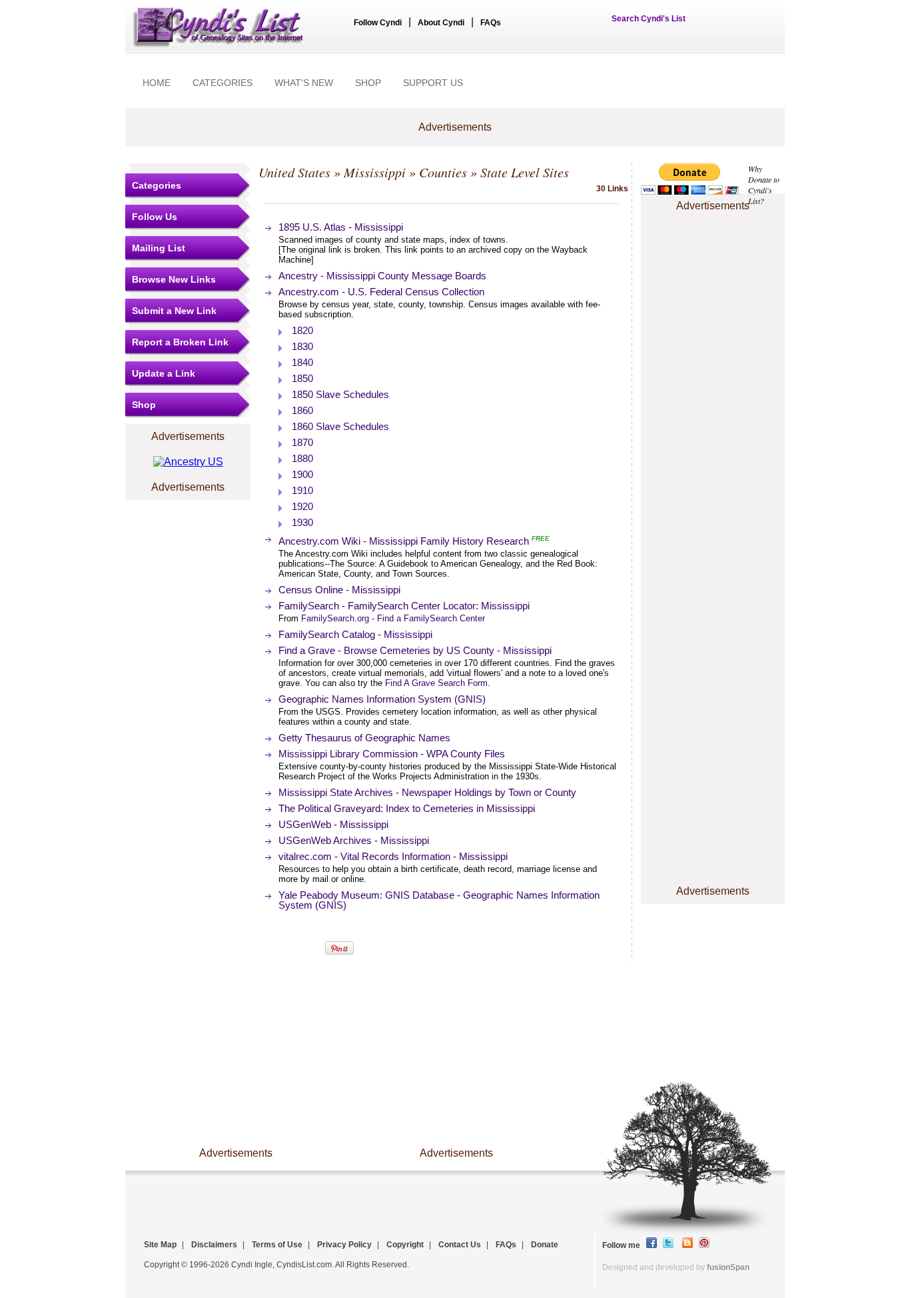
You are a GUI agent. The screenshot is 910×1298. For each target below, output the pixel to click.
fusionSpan (728, 1267)
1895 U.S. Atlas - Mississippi (340, 227)
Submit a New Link (174, 310)
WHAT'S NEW (303, 82)
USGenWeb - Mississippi (333, 824)
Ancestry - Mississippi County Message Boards (382, 275)
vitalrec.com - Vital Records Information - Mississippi (393, 856)
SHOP (368, 82)
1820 (302, 330)
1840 (302, 362)
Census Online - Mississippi (339, 589)
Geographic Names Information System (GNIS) (382, 699)
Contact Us (459, 1244)
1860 (302, 410)
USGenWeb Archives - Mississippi (353, 840)
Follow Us (154, 216)
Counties (443, 172)
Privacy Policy (344, 1244)
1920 (302, 506)
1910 (302, 490)
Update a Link (163, 373)
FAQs (490, 22)
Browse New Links (174, 279)
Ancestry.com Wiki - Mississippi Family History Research (403, 541)
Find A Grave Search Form (436, 683)
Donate (544, 1244)
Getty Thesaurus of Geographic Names (364, 737)
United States (294, 172)
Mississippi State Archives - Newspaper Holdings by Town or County (427, 792)
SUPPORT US (433, 82)
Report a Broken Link (180, 342)
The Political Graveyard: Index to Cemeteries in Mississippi (406, 808)
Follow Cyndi (378, 22)
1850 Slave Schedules (340, 394)
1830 (302, 346)
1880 (302, 458)
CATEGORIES (222, 82)
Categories (156, 185)
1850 (302, 378)
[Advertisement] (713, 255)
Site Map (160, 1244)
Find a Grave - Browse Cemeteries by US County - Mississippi (415, 650)
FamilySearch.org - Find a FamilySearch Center (393, 618)
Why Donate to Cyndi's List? (763, 184)
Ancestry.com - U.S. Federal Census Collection (381, 291)
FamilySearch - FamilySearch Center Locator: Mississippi (404, 605)
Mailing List (158, 248)
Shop (144, 404)
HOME (157, 82)
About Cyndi (441, 22)
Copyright (405, 1244)
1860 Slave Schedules (340, 426)
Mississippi (375, 172)
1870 (302, 442)
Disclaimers (214, 1244)
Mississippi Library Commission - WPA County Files (391, 753)
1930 (302, 522)
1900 (302, 474)
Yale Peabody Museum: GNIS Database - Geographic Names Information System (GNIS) (439, 900)
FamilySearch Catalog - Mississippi (355, 634)
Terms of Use (277, 1244)
